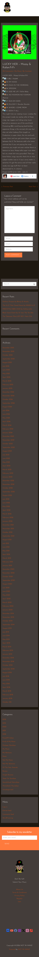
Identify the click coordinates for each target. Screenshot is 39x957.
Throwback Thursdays (11, 786)
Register (19, 898)
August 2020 (7, 584)
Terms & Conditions (19, 892)
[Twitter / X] (23, 930)
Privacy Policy (19, 895)
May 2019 (6, 639)
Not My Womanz (9, 764)
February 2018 (8, 695)
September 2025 (9, 359)
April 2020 (7, 599)
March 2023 (7, 469)
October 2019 (7, 621)
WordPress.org (8, 818)
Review (5, 771)
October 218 (7, 702)
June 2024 (6, 414)
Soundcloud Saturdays (11, 782)
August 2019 (7, 628)
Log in (5, 807)
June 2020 (6, 591)
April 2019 (6, 643)
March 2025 (7, 381)
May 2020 (6, 595)
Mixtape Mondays (9, 745)
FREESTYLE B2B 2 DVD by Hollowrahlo (17, 309)
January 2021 (7, 565)
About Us (19, 889)
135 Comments (8, 71)
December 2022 (8, 481)
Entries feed (7, 810)
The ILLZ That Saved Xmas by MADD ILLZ (19, 305)
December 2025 (8, 348)
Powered (12, 949)
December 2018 (8, 658)
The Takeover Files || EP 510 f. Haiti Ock (17, 316)
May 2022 (6, 506)
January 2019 (7, 654)
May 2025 (6, 374)
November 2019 (8, 617)
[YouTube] (11, 930)
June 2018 (6, 680)
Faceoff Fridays (8, 738)
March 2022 (7, 514)
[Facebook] (15, 930)
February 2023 (8, 473)
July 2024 (6, 410)
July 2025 (6, 366)
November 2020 (9, 573)
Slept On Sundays (9, 778)
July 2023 (6, 455)
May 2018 (6, 684)
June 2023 (6, 458)
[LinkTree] (31, 930)
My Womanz (7, 753)
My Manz (18, 71)
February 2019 (8, 650)
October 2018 (7, 665)
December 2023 (8, 436)
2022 (4, 734)
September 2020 (9, 580)
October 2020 (8, 576)
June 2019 (6, 636)
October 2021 (7, 532)
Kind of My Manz (9, 741)
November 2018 (8, 661)
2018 (4, 719)
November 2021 (8, 529)
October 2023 (8, 444)
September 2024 (9, 403)
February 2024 (8, 429)
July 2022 (6, 499)
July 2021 (6, 543)
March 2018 (7, 691)
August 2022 (7, 495)
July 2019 (6, 632)
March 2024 (7, 425)
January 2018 (7, 698)
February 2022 (8, 517)
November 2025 (8, 351)
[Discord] (8, 930)
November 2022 (8, 484)
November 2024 (8, 396)
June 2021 (6, 547)
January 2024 (7, 433)
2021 (4, 730)
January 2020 (8, 610)
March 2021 (7, 558)
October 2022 (8, 488)
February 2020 (8, 606)
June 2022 (6, 503)
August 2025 (7, 362)
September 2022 (9, 492)
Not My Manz (8, 760)
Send (7, 844)
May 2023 (6, 462)
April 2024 (6, 421)
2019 (4, 723)
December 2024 (8, 392)
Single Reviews (8, 775)
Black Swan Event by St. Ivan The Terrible (18, 313)
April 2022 (6, 510)
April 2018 (6, 687)
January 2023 (7, 477)
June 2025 (6, 370)
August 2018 (7, 672)
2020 (4, 727)
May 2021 (6, 551)
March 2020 (7, 602)
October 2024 (8, 399)
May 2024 (6, 418)
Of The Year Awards (10, 767)
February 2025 (8, 385)
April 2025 (6, 377)
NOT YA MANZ (8, 13)
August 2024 (7, 407)
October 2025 (8, 355)
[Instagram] (19, 930)
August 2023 (7, 451)
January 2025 (7, 388)
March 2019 (7, 647)
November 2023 (8, 440)
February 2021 (8, 562)
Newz (4, 756)
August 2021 (7, 540)
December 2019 (8, 613)
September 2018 (8, 669)
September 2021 (8, 536)
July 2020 (6, 588)
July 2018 (6, 676)
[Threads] (27, 930)
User (19, 901)
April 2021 (6, 554)
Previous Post (7, 186)
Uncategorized (8, 789)
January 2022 (7, 521)
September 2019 (8, 625)
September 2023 (9, 447)
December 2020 (8, 569)
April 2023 (6, 466)
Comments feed (8, 814)
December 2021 (8, 525)
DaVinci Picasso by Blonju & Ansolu (16, 302)
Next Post (33, 186)
